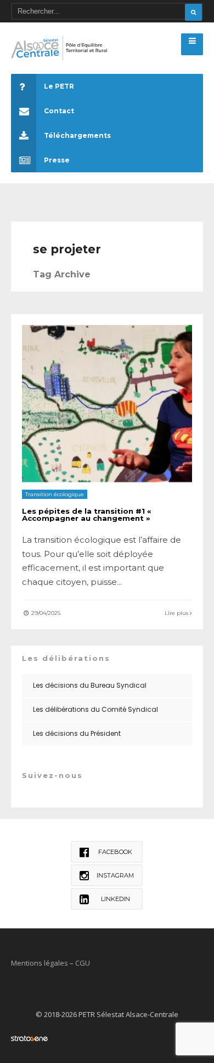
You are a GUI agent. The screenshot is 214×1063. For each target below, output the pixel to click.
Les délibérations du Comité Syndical (95, 709)
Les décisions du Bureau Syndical (90, 685)
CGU (82, 963)
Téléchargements (77, 135)
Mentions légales (39, 963)
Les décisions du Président (77, 733)
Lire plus (177, 613)
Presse (57, 160)
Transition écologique (54, 494)
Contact (59, 111)
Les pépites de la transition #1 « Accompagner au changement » (86, 514)
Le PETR (59, 86)
